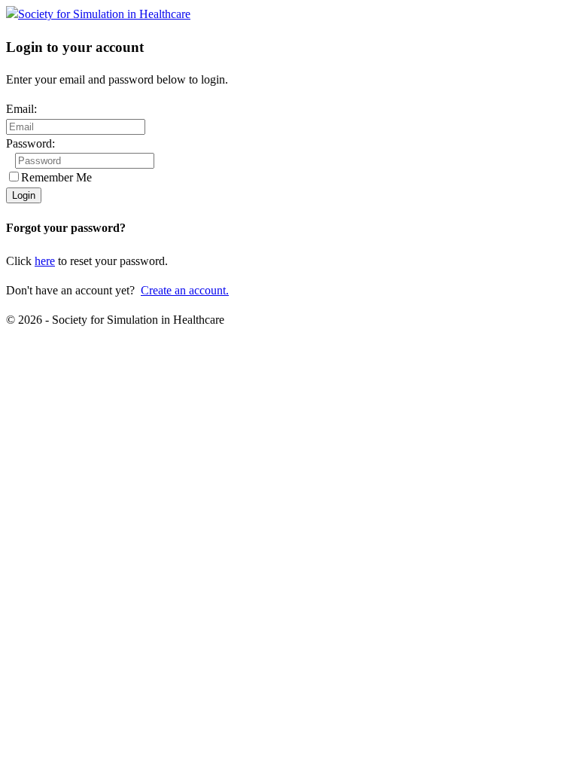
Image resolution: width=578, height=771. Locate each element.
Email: (21, 108)
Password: (30, 143)
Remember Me (56, 177)
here (45, 260)
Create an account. (185, 290)
